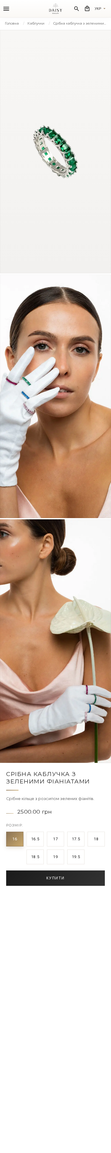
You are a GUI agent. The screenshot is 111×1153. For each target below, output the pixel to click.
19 (55, 856)
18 (96, 839)
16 (14, 839)
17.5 (76, 839)
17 (55, 839)
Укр (98, 8)
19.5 (76, 856)
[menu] (6, 8)
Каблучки (35, 23)
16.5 (35, 839)
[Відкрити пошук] (76, 8)
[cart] (87, 9)
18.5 (35, 856)
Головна (12, 23)
